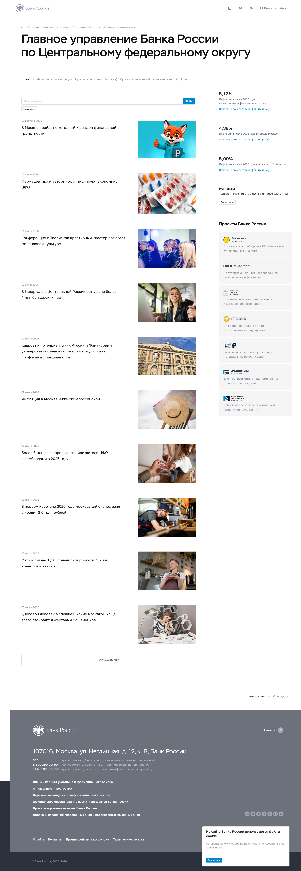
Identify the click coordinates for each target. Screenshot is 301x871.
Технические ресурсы (129, 839)
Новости (27, 79)
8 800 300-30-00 (45, 764)
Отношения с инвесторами (52, 788)
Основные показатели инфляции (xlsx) (244, 108)
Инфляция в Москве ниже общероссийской (60, 399)
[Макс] (281, 814)
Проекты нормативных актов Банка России (65, 808)
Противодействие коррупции (87, 839)
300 (36, 760)
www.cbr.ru (231, 843)
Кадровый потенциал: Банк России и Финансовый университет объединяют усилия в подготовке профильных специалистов (66, 351)
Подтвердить (214, 860)
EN (251, 8)
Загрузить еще (108, 660)
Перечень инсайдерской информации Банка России (71, 795)
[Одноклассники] (269, 814)
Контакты (55, 839)
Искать (188, 101)
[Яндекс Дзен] (264, 814)
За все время (29, 109)
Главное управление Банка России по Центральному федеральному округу (104, 27)
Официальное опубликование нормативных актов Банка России (80, 801)
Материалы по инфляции (54, 79)
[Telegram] (258, 814)
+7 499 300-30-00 (46, 769)
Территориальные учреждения (56, 27)
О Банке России (32, 27)
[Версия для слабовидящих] (240, 8)
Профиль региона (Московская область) (149, 79)
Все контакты (227, 202)
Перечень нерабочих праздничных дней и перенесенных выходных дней (86, 814)
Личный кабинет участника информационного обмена (73, 782)
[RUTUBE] (275, 814)
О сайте (38, 839)
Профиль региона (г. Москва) (96, 79)
